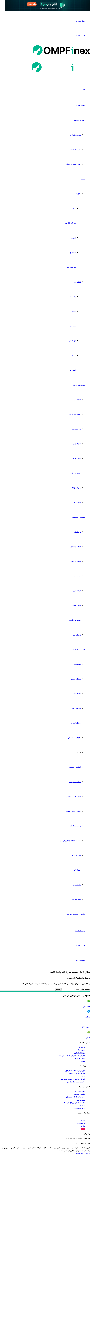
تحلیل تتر (77, 693)
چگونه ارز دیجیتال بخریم (76, 914)
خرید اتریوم (76, 429)
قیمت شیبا (77, 590)
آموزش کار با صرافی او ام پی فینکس (71, 1055)
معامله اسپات (76, 855)
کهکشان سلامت (75, 767)
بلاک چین (72, 296)
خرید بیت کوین (75, 414)
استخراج (73, 252)
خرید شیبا (77, 458)
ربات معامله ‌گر (75, 826)
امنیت (73, 237)
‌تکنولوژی (77, 281)
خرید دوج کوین (75, 473)
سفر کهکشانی (76, 899)
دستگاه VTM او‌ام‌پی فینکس (70, 840)
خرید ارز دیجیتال (79, 384)
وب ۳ (74, 355)
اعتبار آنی (77, 870)
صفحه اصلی (80, 105)
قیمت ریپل (77, 576)
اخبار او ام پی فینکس (73, 164)
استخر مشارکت (75, 781)
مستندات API (80, 1058)
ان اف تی (72, 340)
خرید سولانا (76, 487)
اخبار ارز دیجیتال (79, 120)
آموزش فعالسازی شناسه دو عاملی (73, 1079)
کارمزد (83, 1076)
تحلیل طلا (77, 664)
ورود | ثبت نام (80, 930)
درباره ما (82, 1047)
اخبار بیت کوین (75, 134)
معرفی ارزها (71, 267)
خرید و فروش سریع (73, 811)
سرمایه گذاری (70, 223)
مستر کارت (81, 1099)
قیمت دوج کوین (75, 620)
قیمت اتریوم (76, 561)
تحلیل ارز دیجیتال (78, 649)
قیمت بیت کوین (75, 546)
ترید (74, 208)
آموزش (78, 193)
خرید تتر (77, 399)
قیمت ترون (77, 634)
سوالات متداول (79, 1052)
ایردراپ (73, 370)
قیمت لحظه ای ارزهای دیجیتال (74, 1102)
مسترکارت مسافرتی (73, 796)
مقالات (83, 179)
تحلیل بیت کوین (75, 678)
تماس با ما (81, 1050)
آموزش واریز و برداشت (76, 1073)
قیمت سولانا (76, 605)
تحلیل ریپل (76, 708)
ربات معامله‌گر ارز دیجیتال (75, 1097)
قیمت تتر (77, 531)
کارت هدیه (77, 884)
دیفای (74, 311)
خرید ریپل (77, 443)
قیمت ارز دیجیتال (78, 517)
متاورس (73, 326)
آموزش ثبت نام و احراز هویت (74, 1070)
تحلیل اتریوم (76, 723)
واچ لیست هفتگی (74, 737)
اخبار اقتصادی (75, 149)
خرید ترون (77, 502)
